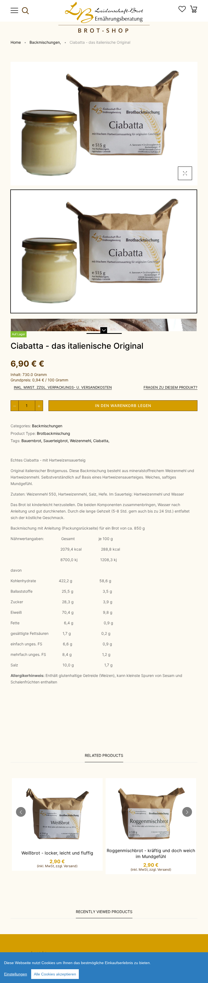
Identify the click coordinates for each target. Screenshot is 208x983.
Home (16, 42)
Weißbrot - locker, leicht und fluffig (57, 853)
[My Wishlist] (182, 10)
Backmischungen (45, 42)
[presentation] (21, 812)
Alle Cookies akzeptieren (55, 974)
